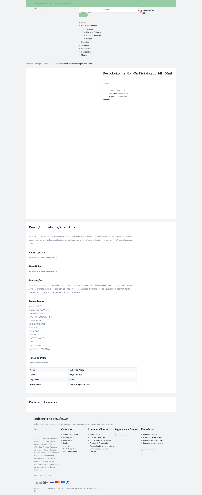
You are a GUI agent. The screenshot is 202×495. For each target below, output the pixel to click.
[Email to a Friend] (126, 99)
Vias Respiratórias (70, 452)
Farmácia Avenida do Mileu (153, 440)
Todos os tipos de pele (79, 384)
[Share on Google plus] (121, 99)
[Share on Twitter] (114, 99)
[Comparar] (105, 92)
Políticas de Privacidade (99, 443)
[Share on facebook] (111, 99)
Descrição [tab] (35, 227)
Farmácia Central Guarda (152, 437)
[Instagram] (110, 3)
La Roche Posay (76, 369)
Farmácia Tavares (150, 434)
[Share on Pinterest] (124, 99)
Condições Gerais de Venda (100, 440)
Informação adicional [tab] (61, 227)
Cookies (93, 452)
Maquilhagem (68, 440)
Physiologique (75, 374)
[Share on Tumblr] (119, 99)
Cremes (66, 446)
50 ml (71, 379)
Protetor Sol (67, 437)
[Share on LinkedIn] (116, 99)
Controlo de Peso (69, 449)
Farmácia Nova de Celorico (153, 443)
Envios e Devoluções (97, 437)
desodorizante (121, 96)
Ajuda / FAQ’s (95, 434)
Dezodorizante (122, 93)
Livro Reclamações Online (99, 449)
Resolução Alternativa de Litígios (102, 446)
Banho (65, 443)
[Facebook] (104, 3)
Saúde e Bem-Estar (70, 434)
